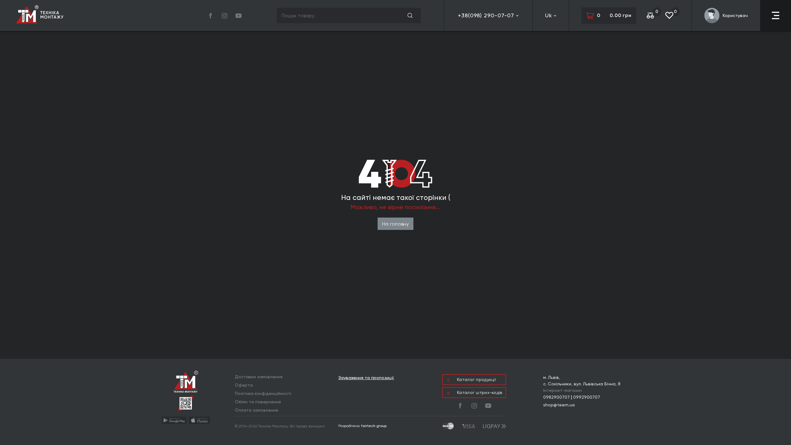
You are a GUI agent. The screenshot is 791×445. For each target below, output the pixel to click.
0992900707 (586, 397)
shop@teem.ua (559, 404)
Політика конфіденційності (263, 393)
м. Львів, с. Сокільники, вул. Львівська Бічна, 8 (581, 380)
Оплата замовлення (256, 410)
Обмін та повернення (258, 401)
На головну (395, 224)
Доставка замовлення (258, 376)
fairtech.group (374, 426)
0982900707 (556, 397)
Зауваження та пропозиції (366, 377)
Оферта (244, 385)
